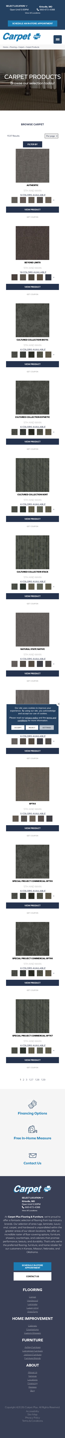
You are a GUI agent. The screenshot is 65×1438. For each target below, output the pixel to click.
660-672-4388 (47, 9)
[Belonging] (32, 629)
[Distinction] (48, 354)
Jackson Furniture (32, 1354)
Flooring (13, 47)
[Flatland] (48, 277)
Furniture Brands (32, 1358)
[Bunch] (23, 509)
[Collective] (31, 354)
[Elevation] (31, 277)
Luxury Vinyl (32, 1307)
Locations (32, 1379)
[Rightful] (41, 818)
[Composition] (40, 354)
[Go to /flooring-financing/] (32, 1107)
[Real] (48, 200)
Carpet (21, 47)
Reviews (33, 1387)
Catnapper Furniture (32, 1350)
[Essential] (23, 664)
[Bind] (32, 475)
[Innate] (40, 664)
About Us (32, 1372)
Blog (32, 1390)
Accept (17, 727)
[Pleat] (40, 509)
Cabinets (32, 1325)
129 (43, 1079)
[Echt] (23, 200)
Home (5, 47)
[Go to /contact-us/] (32, 1157)
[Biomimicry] (32, 320)
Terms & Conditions (32, 1421)
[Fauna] (40, 277)
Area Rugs (32, 1311)
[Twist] (48, 509)
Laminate (32, 1304)
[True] (49, 818)
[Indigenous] (31, 664)
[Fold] (31, 509)
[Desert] (23, 277)
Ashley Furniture (33, 1347)
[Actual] (32, 165)
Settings (46, 727)
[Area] (32, 243)
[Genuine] (31, 200)
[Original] (48, 664)
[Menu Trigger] (58, 39)
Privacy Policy (32, 1417)
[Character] (23, 354)
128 (37, 1079)
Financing (32, 1383)
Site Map (32, 1414)
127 (31, 1079)
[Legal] (40, 200)
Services (32, 1376)
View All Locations (32, 13)
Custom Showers (32, 1333)
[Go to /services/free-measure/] (32, 1132)
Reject (32, 727)
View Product (32, 209)
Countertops (32, 1329)
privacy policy (31, 717)
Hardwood (32, 1300)
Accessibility (32, 1411)
